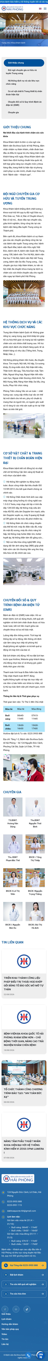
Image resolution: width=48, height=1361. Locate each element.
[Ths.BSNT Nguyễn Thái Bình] (35, 807)
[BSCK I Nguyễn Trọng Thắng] (35, 877)
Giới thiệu (6, 1314)
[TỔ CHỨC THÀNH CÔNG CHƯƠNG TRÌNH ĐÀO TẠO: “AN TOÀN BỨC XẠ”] (24, 1072)
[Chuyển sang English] (40, 8)
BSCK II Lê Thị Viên (13, 892)
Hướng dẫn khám (10, 1324)
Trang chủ (6, 43)
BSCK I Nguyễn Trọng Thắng (35, 892)
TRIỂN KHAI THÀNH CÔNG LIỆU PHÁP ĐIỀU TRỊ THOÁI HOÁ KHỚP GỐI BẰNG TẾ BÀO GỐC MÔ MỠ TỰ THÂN (23, 983)
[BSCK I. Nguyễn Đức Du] (12, 911)
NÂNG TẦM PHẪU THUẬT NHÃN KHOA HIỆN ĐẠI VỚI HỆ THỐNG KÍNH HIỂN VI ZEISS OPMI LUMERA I (24, 1146)
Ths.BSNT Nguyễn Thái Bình (35, 823)
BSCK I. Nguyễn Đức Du (12, 926)
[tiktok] (27, 1309)
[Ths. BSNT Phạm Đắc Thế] (12, 843)
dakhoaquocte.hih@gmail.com (21, 1211)
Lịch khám (6, 1319)
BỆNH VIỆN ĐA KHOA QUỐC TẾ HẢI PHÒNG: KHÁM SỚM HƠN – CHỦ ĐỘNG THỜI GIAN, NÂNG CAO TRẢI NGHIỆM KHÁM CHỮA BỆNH (24, 1039)
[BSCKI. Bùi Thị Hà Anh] (35, 911)
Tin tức (5, 1339)
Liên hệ (5, 1344)
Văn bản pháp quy (10, 1329)
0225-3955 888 (14, 1201)
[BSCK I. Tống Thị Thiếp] (35, 843)
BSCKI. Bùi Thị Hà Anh (35, 926)
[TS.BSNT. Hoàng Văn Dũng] (12, 807)
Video (4, 1334)
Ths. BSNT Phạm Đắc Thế (13, 859)
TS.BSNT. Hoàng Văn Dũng (12, 823)
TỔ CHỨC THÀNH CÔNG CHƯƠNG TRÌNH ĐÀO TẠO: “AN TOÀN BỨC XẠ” (23, 1092)
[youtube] (16, 1309)
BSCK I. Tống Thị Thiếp (35, 859)
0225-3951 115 (14, 1205)
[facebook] (5, 1309)
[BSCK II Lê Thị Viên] (12, 877)
